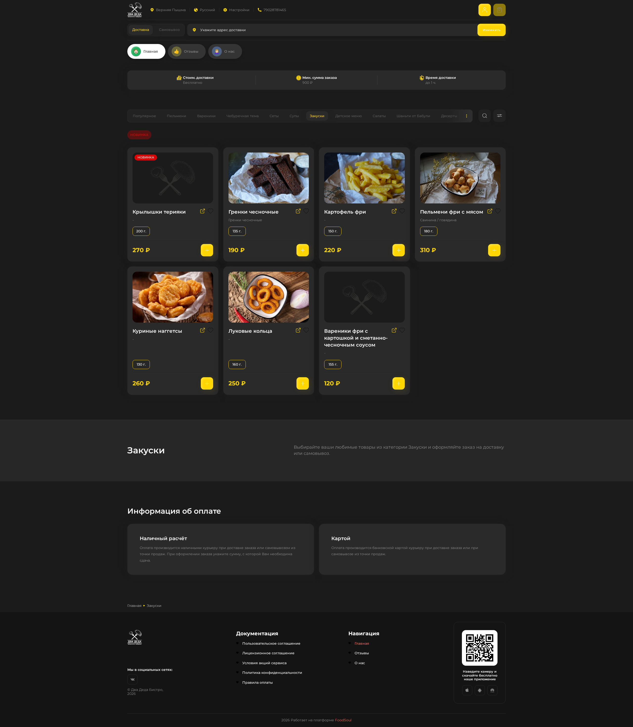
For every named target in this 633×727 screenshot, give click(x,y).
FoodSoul (343, 720)
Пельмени (176, 116)
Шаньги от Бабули (413, 116)
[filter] (499, 116)
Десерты (449, 116)
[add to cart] (207, 250)
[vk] (132, 679)
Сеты (274, 116)
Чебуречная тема (242, 116)
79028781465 (275, 10)
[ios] (467, 690)
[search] (484, 116)
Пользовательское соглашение (271, 643)
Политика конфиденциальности (272, 672)
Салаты (379, 116)
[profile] (484, 10)
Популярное (144, 116)
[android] (480, 690)
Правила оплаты (257, 682)
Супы (294, 116)
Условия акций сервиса (264, 663)
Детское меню (348, 116)
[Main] (134, 9)
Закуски (317, 116)
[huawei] (492, 690)
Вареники (206, 116)
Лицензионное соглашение (268, 653)
